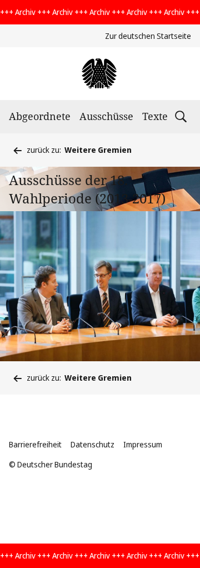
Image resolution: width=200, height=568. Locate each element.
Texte (155, 116)
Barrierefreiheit (35, 444)
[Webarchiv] (100, 73)
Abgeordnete (40, 116)
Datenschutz (92, 444)
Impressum (142, 444)
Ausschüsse (106, 116)
